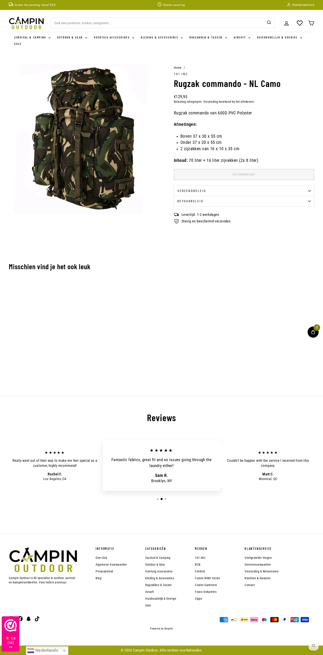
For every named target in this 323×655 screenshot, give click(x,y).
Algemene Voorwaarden (111, 564)
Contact (250, 585)
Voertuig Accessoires (112, 37)
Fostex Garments (206, 585)
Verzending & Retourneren (262, 571)
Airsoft (240, 37)
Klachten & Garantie (257, 578)
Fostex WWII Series (207, 578)
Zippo (198, 598)
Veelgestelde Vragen (258, 557)
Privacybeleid (104, 571)
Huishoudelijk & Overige (278, 37)
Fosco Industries (205, 592)
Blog (99, 578)
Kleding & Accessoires (160, 37)
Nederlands (46, 650)
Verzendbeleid (191, 191)
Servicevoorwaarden (258, 564)
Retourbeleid (190, 201)
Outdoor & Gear (70, 37)
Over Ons (101, 557)
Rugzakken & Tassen (206, 37)
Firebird (200, 571)
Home (178, 67)
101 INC (181, 74)
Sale (18, 43)
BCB (197, 564)
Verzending (210, 102)
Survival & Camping (30, 37)
